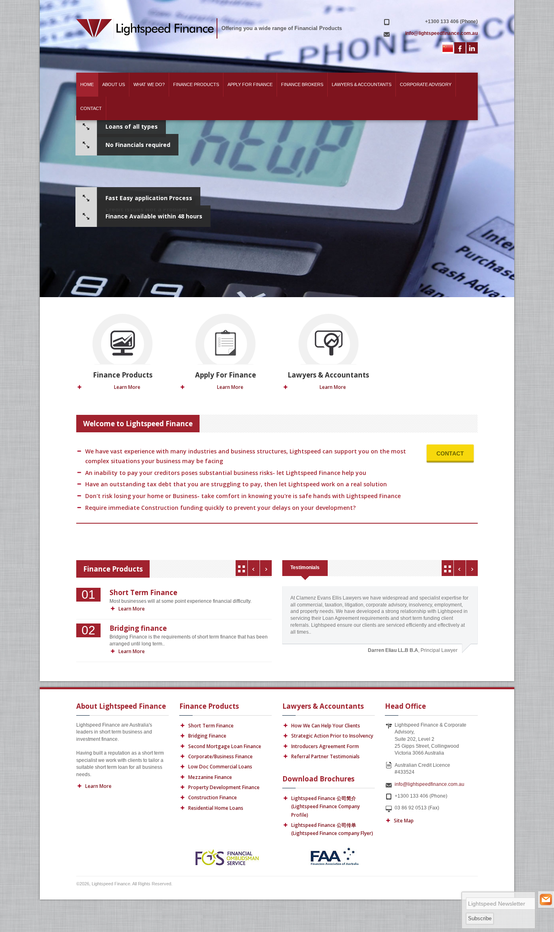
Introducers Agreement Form (325, 746)
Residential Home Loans (215, 808)
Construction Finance (212, 797)
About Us (113, 84)
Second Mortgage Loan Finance (224, 746)
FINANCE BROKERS (302, 84)
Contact (91, 108)
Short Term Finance (211, 725)
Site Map (404, 820)
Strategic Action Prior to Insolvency (332, 735)
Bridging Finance (207, 735)
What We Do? (149, 84)
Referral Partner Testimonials (325, 756)
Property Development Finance (224, 787)
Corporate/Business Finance (220, 756)
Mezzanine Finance (210, 777)
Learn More (127, 387)
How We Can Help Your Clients (325, 725)
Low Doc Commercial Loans (220, 766)
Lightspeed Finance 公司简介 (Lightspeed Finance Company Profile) (325, 806)
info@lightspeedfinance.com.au (429, 784)
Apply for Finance (250, 84)
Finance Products (196, 84)
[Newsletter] (546, 899)
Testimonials (305, 567)
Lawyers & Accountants (361, 84)
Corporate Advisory (425, 84)
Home (87, 84)
